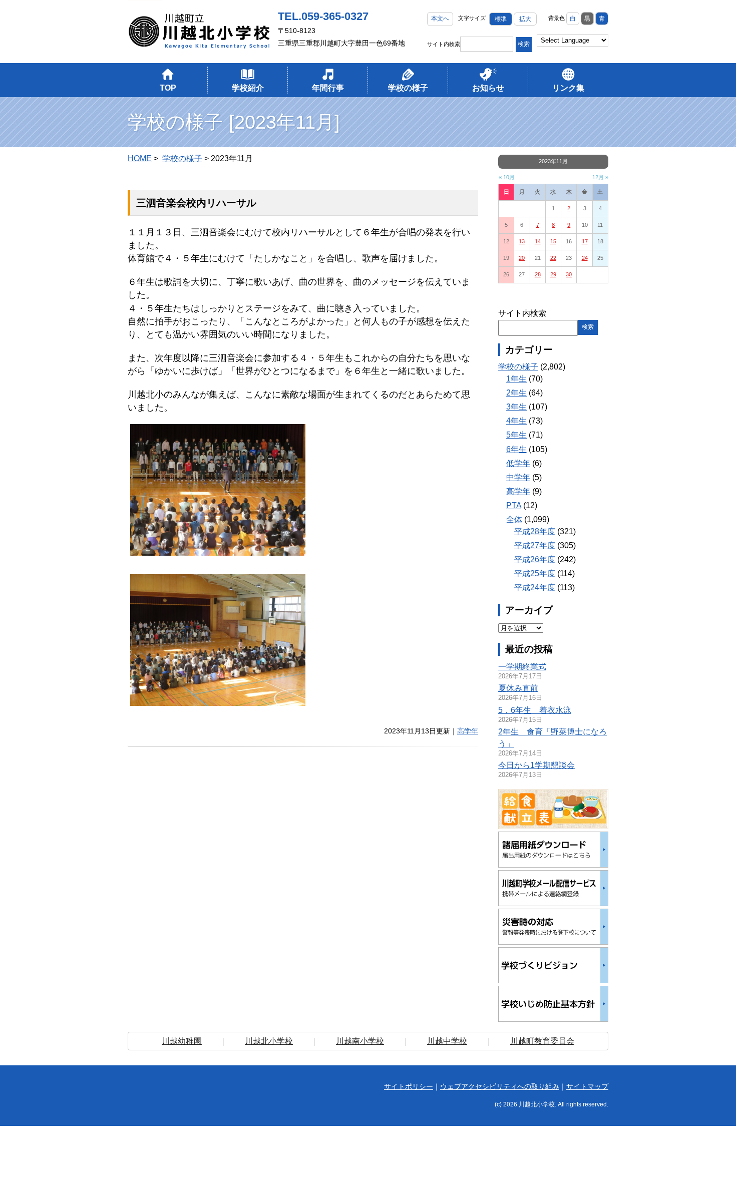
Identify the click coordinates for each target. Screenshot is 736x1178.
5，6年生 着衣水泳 (534, 710)
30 (569, 274)
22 (553, 258)
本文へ (440, 18)
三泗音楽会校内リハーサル (196, 202)
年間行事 (328, 88)
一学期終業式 (522, 666)
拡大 (525, 19)
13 (522, 241)
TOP (168, 88)
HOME (140, 158)
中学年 (518, 477)
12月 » (600, 177)
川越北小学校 (269, 1041)
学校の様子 (408, 88)
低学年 (518, 463)
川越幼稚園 (182, 1041)
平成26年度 (534, 559)
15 (553, 241)
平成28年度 (534, 531)
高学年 (467, 731)
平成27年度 (534, 545)
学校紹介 (248, 88)
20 (522, 258)
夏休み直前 (518, 688)
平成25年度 (534, 573)
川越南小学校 (360, 1041)
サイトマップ (587, 1086)
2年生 (516, 392)
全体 (514, 519)
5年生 (516, 435)
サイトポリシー (408, 1086)
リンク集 (568, 88)
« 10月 (507, 177)
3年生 (516, 407)
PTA (513, 505)
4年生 (516, 421)
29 (553, 274)
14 (538, 241)
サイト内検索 (443, 44)
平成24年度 (534, 587)
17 (585, 241)
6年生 (516, 449)
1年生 (516, 378)
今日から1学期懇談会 (536, 765)
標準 (501, 19)
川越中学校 (447, 1041)
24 (585, 258)
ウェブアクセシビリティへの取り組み (499, 1086)
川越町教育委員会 (542, 1041)
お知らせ (488, 88)
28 (538, 274)
